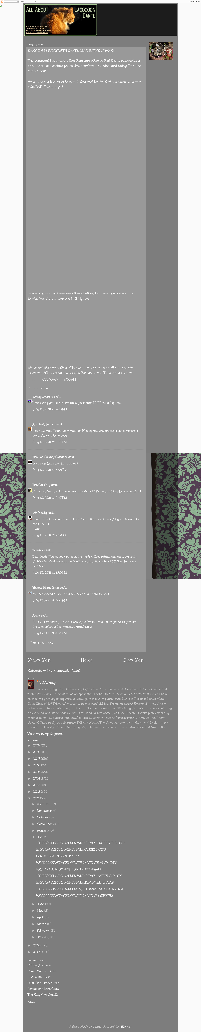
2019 (37, 745)
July (40, 837)
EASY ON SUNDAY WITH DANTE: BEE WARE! (68, 869)
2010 (37, 945)
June (41, 904)
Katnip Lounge (43, 396)
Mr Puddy (40, 513)
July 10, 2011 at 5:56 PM (50, 470)
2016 (37, 765)
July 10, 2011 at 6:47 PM (50, 498)
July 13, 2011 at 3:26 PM (50, 633)
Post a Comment (42, 643)
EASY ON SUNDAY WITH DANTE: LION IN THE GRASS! (75, 882)
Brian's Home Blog (46, 587)
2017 (37, 759)
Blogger (126, 1026)
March (42, 924)
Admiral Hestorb (44, 424)
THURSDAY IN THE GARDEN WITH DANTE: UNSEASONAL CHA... (81, 843)
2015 (37, 772)
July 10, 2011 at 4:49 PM (50, 442)
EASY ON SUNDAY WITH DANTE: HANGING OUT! (71, 849)
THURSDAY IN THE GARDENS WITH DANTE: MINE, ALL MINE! (79, 889)
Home (87, 660)
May (40, 911)
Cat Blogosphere (39, 965)
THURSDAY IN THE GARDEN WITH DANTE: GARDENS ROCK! (79, 876)
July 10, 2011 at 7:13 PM (49, 535)
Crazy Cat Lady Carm (43, 971)
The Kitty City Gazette (43, 995)
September (45, 824)
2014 (37, 778)
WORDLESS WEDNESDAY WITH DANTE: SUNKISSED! (74, 896)
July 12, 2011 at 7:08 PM (50, 600)
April (41, 917)
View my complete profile (45, 734)
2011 (36, 798)
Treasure (39, 550)
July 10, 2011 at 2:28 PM (50, 409)
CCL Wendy (47, 683)
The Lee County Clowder (50, 457)
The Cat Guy (41, 485)
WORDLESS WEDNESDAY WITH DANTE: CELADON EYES (76, 863)
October (43, 817)
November (44, 811)
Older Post (133, 660)
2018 (37, 752)
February (44, 930)
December (44, 804)
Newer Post (39, 660)
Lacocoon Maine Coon (43, 989)
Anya (36, 615)
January (43, 937)
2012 (37, 792)
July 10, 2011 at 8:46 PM (50, 572)
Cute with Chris (39, 977)
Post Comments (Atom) (63, 671)
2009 (37, 952)
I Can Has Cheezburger (44, 983)
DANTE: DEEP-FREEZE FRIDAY (57, 856)
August (42, 830)
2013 (37, 785)
